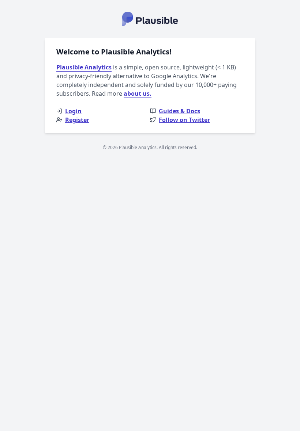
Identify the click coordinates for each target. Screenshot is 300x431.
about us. (137, 93)
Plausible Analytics (84, 67)
